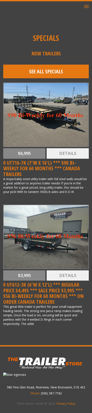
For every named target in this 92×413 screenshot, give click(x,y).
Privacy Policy (65, 403)
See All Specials (46, 71)
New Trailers (46, 53)
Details (67, 153)
